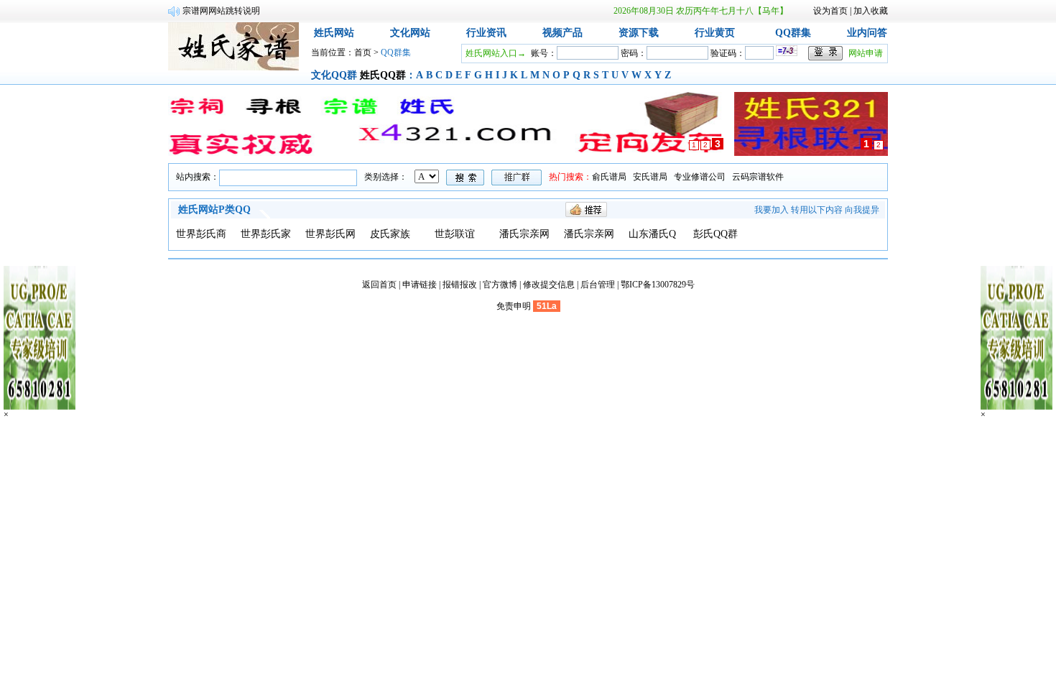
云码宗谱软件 (758, 177)
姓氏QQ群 (383, 75)
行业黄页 (715, 32)
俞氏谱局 (609, 177)
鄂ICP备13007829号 (658, 285)
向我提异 (862, 210)
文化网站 (410, 32)
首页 (362, 52)
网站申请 (865, 53)
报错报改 (460, 285)
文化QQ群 (334, 75)
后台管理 (597, 285)
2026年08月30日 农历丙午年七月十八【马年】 (700, 11)
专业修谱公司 (700, 177)
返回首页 (379, 285)
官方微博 (500, 285)
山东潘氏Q (652, 234)
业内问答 (867, 32)
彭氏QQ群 (715, 234)
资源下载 (639, 32)
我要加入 (771, 210)
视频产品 (562, 32)
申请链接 (419, 285)
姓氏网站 (334, 32)
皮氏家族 (390, 234)
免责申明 (513, 306)
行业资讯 (486, 32)
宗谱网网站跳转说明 (221, 11)
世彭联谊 (455, 234)
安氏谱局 (650, 177)
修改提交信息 (549, 285)
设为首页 (830, 11)
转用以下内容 (817, 210)
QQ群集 (793, 32)
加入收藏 (870, 11)
